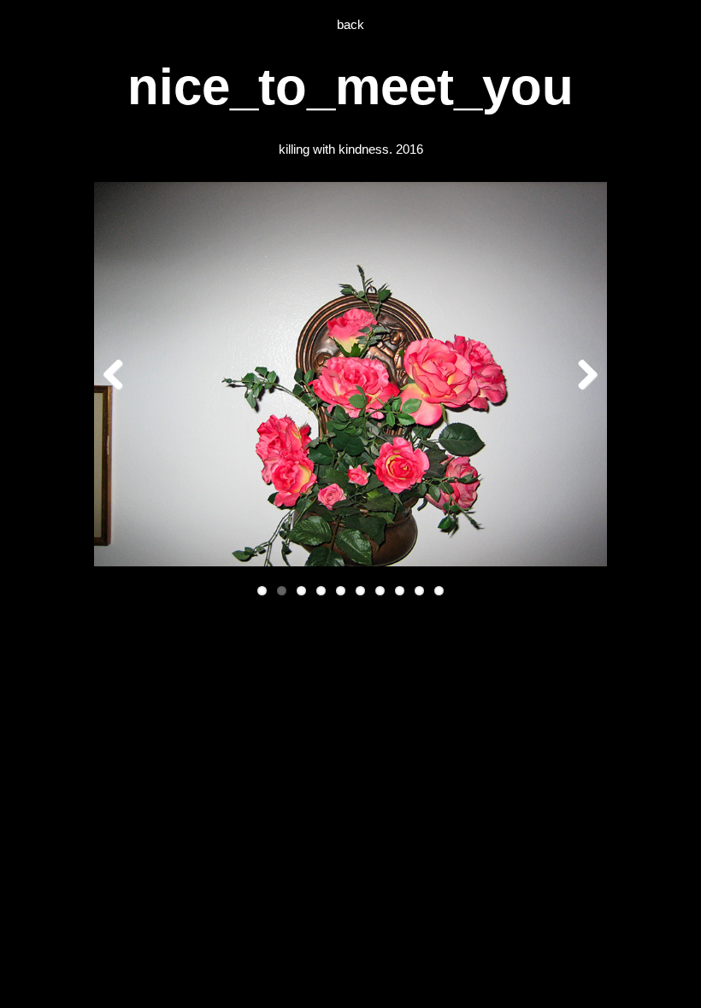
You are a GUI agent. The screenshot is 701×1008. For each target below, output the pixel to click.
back (350, 24)
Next (581, 374)
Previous (120, 374)
